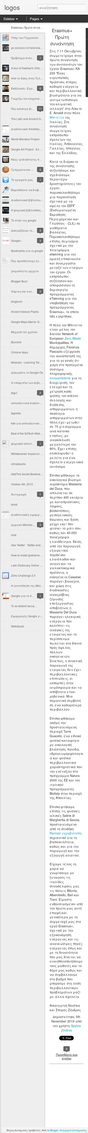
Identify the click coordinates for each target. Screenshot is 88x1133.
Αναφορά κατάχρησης (73, 1130)
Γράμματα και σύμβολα (27, 169)
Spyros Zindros (71, 1027)
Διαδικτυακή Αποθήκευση (28, 129)
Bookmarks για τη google (27, 251)
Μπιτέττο (57, 117)
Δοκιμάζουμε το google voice (30, 230)
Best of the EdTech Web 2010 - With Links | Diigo (41, 433)
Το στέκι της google (23, 220)
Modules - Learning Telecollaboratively (35, 362)
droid (14, 504)
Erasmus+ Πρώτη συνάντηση (29, 27)
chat (13, 535)
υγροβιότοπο (71, 833)
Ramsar (55, 833)
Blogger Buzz (19, 281)
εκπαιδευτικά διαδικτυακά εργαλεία (36, 403)
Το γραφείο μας (22, 180)
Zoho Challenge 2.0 (23, 575)
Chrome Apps (19, 352)
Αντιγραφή (18, 494)
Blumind (16, 342)
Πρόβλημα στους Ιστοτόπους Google (35, 58)
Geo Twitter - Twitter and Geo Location (34, 545)
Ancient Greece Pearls (25, 311)
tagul (14, 393)
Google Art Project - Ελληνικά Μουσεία (36, 149)
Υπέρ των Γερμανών (24, 37)
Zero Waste (73, 338)
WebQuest (17, 626)
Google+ (16, 240)
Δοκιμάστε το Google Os (27, 372)
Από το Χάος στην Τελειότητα (31, 78)
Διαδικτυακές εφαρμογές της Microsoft (37, 514)
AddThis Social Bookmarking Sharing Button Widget (43, 474)
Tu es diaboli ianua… (24, 606)
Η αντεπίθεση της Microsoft (28, 585)
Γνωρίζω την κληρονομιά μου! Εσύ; (34, 98)
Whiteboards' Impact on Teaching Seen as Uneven (42, 454)
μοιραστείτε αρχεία (25, 271)
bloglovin (16, 301)
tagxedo (16, 413)
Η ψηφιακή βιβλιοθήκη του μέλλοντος (36, 210)
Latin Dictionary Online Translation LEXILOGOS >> (42, 565)
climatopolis (18, 464)
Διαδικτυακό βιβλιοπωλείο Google (33, 200)
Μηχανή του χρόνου (24, 332)
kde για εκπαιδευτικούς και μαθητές (35, 423)
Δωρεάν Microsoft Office (26, 525)
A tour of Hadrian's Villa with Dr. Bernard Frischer (41, 68)
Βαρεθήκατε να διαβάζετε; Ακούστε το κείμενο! (42, 190)
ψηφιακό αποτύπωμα (25, 443)
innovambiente (60, 378)
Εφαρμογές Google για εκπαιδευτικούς (37, 616)
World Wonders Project (25, 139)
